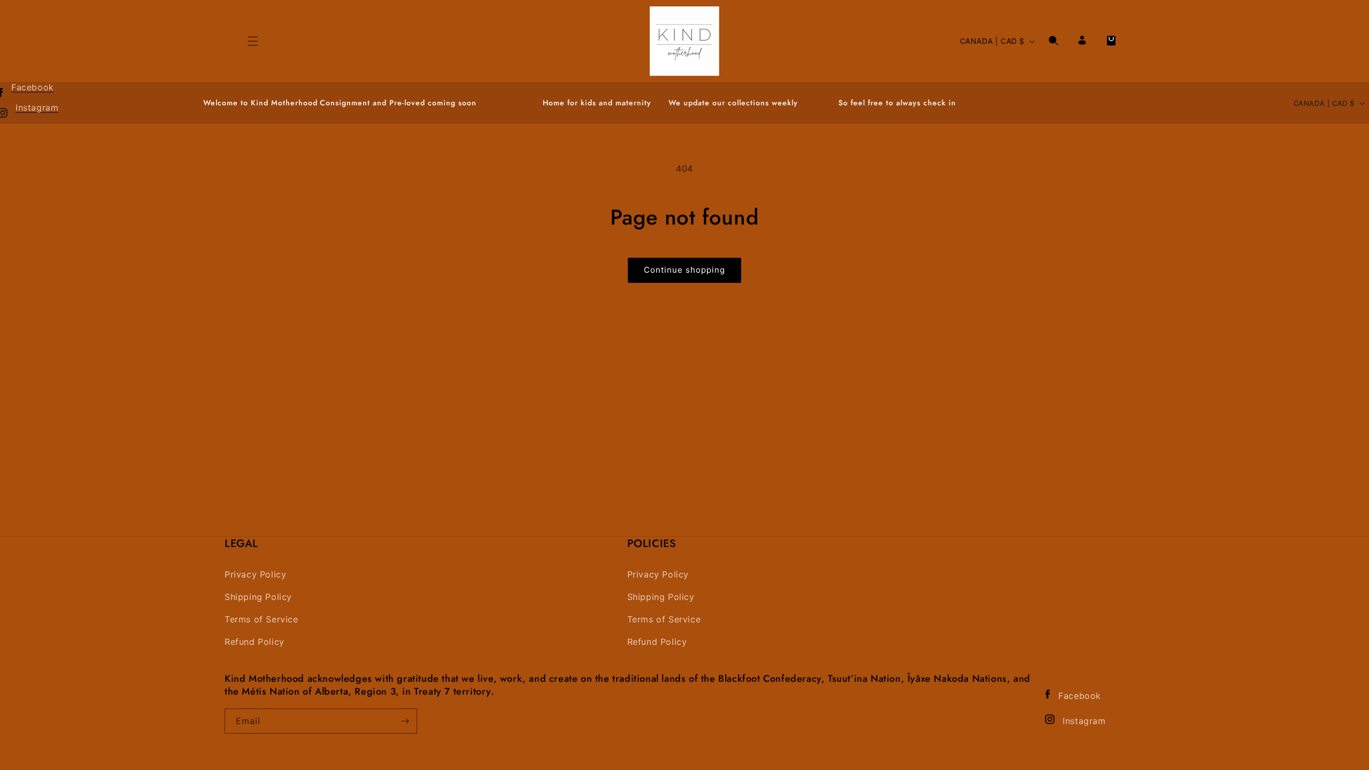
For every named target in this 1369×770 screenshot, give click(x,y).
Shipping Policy (258, 597)
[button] (1053, 40)
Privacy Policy (255, 574)
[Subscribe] (405, 721)
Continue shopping (684, 270)
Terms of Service (261, 619)
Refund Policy (254, 642)
